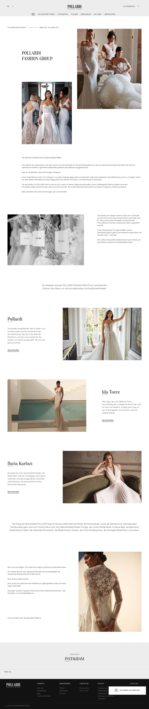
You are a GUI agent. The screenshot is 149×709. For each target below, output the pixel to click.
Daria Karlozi (86, 14)
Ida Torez (97, 14)
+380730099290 (103, 690)
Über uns (40, 688)
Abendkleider (110, 14)
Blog (38, 693)
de (8, 6)
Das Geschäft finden (46, 14)
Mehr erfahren (13, 350)
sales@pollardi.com (104, 693)
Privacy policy (84, 688)
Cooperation (63, 14)
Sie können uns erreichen (106, 696)
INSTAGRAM (74, 658)
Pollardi (74, 14)
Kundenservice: (103, 688)
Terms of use (83, 690)
